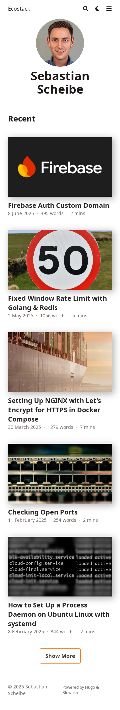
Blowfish (70, 692)
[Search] (85, 8)
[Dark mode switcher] (97, 8)
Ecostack (19, 8)
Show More (60, 656)
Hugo (90, 687)
